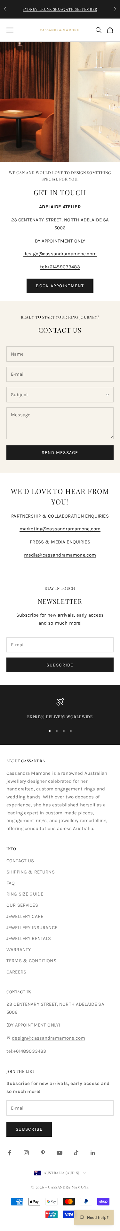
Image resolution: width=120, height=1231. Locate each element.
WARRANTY (18, 949)
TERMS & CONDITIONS (31, 961)
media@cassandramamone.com (60, 555)
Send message (60, 452)
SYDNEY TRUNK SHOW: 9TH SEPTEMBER (60, 9)
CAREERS (16, 972)
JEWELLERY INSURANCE (31, 927)
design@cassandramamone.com (60, 254)
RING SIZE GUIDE (24, 894)
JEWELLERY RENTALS (28, 938)
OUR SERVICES (22, 905)
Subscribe (59, 665)
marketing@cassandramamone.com (60, 529)
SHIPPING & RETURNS (30, 872)
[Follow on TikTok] (76, 1153)
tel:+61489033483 (60, 267)
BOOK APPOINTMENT (60, 286)
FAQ (10, 883)
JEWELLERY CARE (24, 916)
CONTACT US (20, 861)
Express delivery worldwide (60, 716)
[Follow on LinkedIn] (93, 1153)
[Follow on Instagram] (26, 1153)
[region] (60, 709)
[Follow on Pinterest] (43, 1153)
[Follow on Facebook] (9, 1153)
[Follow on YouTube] (59, 1153)
